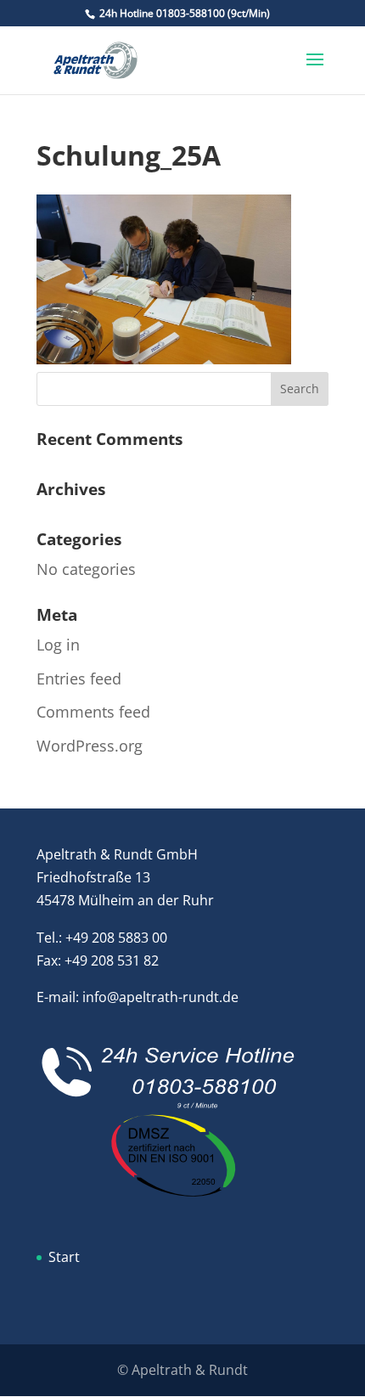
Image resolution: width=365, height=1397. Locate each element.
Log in (58, 644)
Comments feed (93, 711)
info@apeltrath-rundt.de (160, 997)
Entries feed (78, 678)
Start (64, 1257)
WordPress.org (89, 745)
